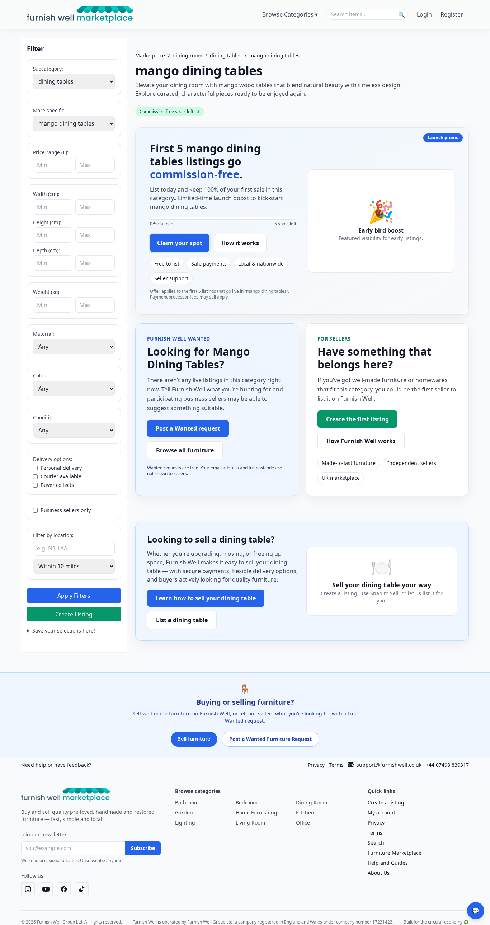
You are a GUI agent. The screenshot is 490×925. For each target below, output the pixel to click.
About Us (379, 872)
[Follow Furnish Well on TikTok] (82, 889)
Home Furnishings (258, 812)
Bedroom (247, 802)
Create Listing (74, 614)
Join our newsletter (44, 834)
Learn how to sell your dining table (206, 598)
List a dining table (182, 620)
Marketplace (150, 55)
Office (303, 822)
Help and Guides (388, 862)
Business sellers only (66, 510)
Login (424, 14)
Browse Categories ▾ (290, 14)
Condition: (45, 417)
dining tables (226, 55)
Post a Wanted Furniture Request (270, 739)
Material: (43, 333)
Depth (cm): (46, 250)
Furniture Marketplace (394, 852)
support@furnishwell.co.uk (389, 764)
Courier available (61, 476)
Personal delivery (61, 467)
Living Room (250, 822)
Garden (184, 812)
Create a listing (386, 802)
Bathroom (187, 802)
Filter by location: (53, 535)
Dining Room (311, 802)
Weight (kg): (47, 291)
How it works (240, 243)
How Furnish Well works (361, 441)
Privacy (316, 764)
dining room (187, 55)
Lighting (185, 822)
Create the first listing (357, 419)
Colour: (41, 375)
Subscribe (143, 848)
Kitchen (305, 812)
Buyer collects (57, 485)
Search (376, 842)
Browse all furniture (185, 450)
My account (381, 812)
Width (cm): (46, 194)
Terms (336, 764)
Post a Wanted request (188, 428)
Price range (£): (51, 152)
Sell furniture (194, 738)
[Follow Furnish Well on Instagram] (28, 889)
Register (451, 14)
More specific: (49, 110)
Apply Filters (73, 596)
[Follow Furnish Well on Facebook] (64, 889)
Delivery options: (52, 459)
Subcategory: (48, 68)
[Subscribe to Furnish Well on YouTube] (46, 889)
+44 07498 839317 (447, 764)
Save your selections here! (63, 630)
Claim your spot (179, 243)
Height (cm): (47, 222)
